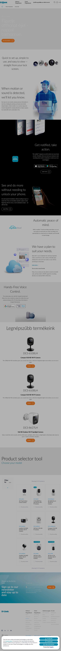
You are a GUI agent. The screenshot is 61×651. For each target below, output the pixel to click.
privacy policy (9, 641)
